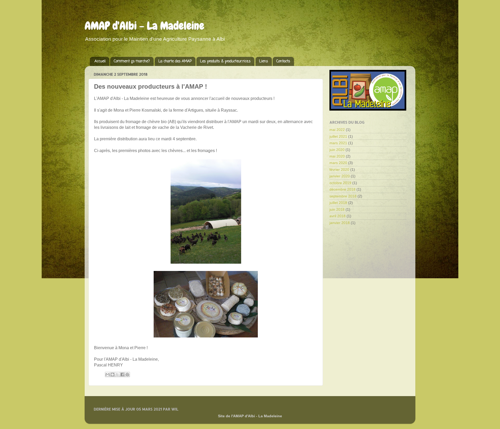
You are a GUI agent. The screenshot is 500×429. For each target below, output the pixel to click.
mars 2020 (338, 163)
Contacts (283, 61)
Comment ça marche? (132, 61)
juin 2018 (337, 209)
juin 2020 (337, 150)
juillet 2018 (338, 203)
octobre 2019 (340, 183)
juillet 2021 (338, 136)
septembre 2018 (343, 196)
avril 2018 (337, 216)
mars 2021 (338, 143)
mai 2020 (337, 156)
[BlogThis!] (112, 374)
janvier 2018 (339, 223)
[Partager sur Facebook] (122, 374)
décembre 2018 (342, 189)
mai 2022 (337, 130)
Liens (263, 61)
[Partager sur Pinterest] (127, 374)
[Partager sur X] (117, 374)
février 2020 (339, 169)
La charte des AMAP (175, 61)
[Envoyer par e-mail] (107, 374)
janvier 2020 (339, 176)
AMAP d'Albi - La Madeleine (144, 26)
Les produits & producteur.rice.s (225, 61)
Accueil (100, 61)
